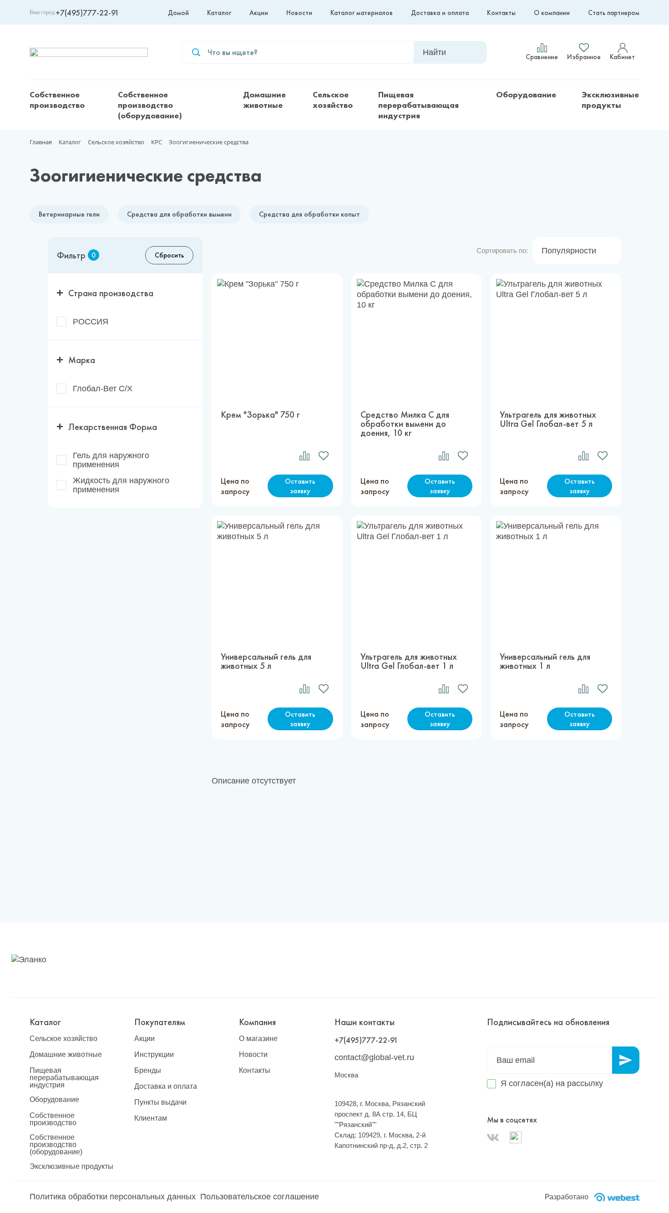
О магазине (258, 1038)
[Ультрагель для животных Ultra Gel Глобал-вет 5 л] (556, 337)
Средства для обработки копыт (309, 214)
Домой (178, 12)
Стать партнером (613, 12)
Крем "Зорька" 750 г (260, 415)
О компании (552, 12)
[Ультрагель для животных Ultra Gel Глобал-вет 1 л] (416, 579)
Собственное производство (57, 99)
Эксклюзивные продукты (610, 99)
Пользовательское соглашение (259, 1196)
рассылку (585, 1083)
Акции (258, 12)
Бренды (147, 1070)
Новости (299, 12)
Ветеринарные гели (69, 214)
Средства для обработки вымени (179, 214)
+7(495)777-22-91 (87, 12)
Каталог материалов (361, 12)
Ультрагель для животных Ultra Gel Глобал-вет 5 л (548, 420)
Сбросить (169, 255)
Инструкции (154, 1054)
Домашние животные (264, 99)
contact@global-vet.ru (374, 1057)
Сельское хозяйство (333, 99)
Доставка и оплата (440, 12)
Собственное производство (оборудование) (150, 105)
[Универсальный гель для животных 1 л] (556, 579)
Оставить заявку (300, 485)
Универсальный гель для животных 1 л (545, 661)
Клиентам (150, 1118)
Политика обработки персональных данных (113, 1196)
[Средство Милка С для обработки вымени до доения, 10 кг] (416, 337)
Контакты (501, 12)
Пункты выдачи (160, 1102)
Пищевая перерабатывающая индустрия (418, 105)
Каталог (219, 12)
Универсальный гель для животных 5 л (266, 661)
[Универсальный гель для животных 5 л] (277, 579)
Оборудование (526, 94)
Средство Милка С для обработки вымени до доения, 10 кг (404, 423)
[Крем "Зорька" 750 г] (277, 337)
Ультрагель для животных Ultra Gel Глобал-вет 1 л (408, 661)
